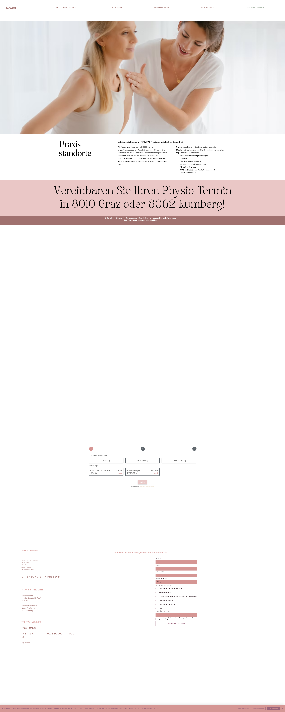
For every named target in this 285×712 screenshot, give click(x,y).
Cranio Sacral (25, 562)
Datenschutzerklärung (150, 708)
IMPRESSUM (52, 576)
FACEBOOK (54, 633)
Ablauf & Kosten (26, 567)
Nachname (159, 565)
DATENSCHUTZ (31, 576)
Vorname (158, 558)
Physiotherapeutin (26, 565)
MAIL (70, 633)
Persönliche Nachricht (163, 611)
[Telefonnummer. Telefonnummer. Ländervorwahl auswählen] (159, 582)
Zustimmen (273, 708)
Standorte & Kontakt (27, 569)
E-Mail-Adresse (161, 572)
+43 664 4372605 (29, 628)
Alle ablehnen (258, 708)
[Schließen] (282, 708)
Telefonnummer (161, 578)
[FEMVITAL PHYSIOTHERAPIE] (78, 560)
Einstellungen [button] (243, 708)
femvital (11, 7)
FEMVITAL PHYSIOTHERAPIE (30, 560)
